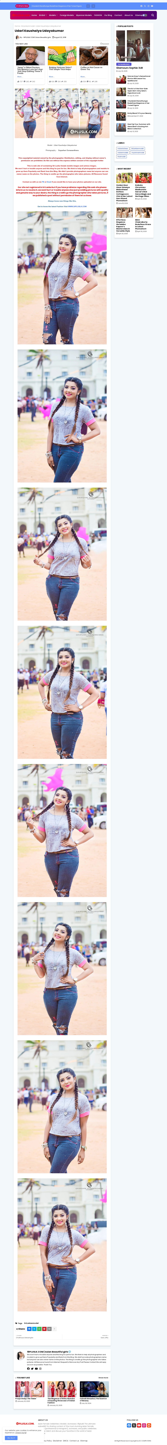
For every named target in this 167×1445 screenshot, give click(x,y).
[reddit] (149, 1425)
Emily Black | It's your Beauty (42, 6)
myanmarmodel (138, 153)
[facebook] (141, 6)
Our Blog (108, 15)
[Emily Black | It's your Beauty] (121, 116)
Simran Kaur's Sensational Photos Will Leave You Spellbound (139, 78)
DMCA (65, 1441)
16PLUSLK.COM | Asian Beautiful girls (47, 1351)
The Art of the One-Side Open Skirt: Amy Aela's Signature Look (138, 91)
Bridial (42, 15)
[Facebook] (29, 1329)
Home (34, 15)
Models (52, 15)
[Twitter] (34, 1329)
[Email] (49, 1329)
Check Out (20, 1432)
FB (43, 182)
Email (49, 182)
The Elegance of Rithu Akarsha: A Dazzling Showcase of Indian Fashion (61, 1401)
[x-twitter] (144, 6)
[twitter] (32, 1369)
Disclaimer (57, 1441)
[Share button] (54, 1329)
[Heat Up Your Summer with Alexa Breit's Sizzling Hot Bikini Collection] (121, 127)
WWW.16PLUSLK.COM (77, 206)
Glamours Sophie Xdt (129, 68)
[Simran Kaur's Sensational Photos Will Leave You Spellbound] (121, 79)
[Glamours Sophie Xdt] (134, 46)
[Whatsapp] (39, 1329)
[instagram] (148, 6)
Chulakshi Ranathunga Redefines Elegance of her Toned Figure (139, 103)
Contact (118, 15)
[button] (88, 6)
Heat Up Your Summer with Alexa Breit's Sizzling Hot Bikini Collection (139, 126)
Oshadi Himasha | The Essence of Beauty (93, 1400)
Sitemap (139, 15)
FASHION (98, 15)
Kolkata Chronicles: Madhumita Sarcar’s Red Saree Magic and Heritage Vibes (143, 190)
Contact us (74, 1441)
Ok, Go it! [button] (11, 1438)
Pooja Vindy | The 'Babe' (26, 1399)
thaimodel (121, 157)
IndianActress (123, 149)
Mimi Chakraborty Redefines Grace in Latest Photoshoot (143, 224)
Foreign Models (67, 15)
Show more (103, 1378)
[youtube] (152, 6)
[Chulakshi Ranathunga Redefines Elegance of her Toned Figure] (121, 104)
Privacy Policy (46, 1441)
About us (129, 15)
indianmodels (123, 153)
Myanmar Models (84, 15)
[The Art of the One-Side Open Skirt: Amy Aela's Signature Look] (121, 92)
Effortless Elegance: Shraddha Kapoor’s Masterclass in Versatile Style (123, 225)
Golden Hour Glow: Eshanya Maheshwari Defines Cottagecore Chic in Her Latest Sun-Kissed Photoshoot (124, 193)
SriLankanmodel (28, 26)
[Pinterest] (44, 1329)
